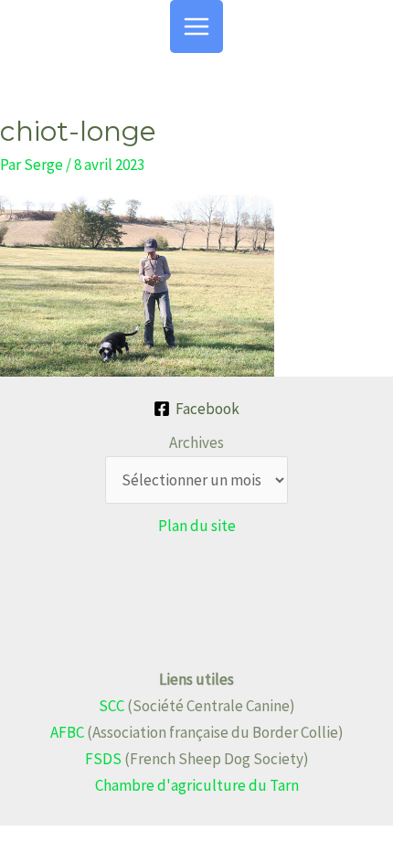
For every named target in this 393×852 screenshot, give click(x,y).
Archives (196, 442)
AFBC (67, 732)
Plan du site (197, 526)
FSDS (103, 759)
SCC (111, 706)
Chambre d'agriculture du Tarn (197, 785)
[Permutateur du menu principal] (196, 26)
